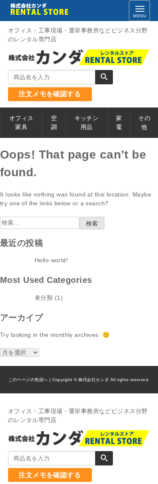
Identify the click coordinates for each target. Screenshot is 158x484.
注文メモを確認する (50, 93)
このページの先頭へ (28, 379)
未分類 (44, 297)
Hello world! (51, 260)
